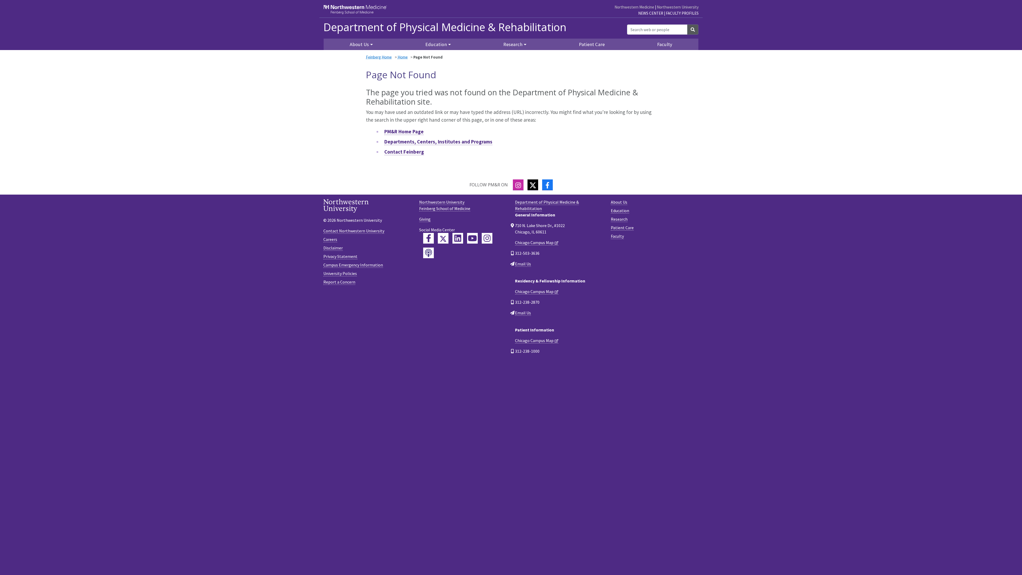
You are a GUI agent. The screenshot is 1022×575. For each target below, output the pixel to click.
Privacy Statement (340, 256)
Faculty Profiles (682, 13)
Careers (330, 239)
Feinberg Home (379, 57)
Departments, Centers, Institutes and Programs (438, 141)
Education (620, 210)
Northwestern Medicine (634, 7)
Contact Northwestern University (353, 230)
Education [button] (436, 44)
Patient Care (592, 44)
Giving (425, 219)
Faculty (664, 44)
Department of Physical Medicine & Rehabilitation (444, 27)
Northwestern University (678, 7)
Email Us (523, 263)
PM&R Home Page (404, 131)
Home (403, 57)
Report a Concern (339, 282)
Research (619, 219)
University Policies (340, 273)
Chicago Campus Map (534, 242)
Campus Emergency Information (353, 265)
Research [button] (512, 44)
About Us (619, 202)
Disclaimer (333, 247)
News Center (650, 13)
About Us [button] (359, 44)
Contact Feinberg (404, 152)
